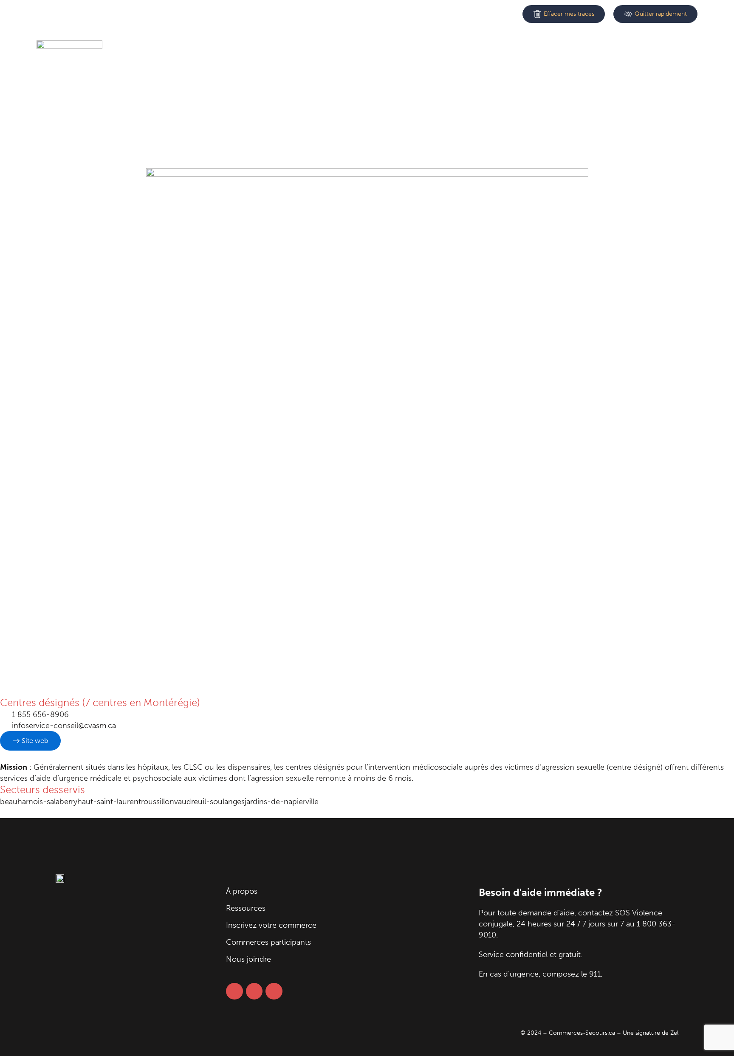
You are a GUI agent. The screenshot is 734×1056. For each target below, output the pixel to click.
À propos (201, 46)
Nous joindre (525, 46)
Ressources (254, 46)
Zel (674, 1032)
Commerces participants (443, 46)
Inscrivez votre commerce (337, 46)
